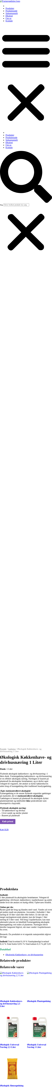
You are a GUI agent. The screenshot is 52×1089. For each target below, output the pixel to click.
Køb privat (7, 821)
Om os (8, 18)
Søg (1, 205)
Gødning (12, 749)
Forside (3, 749)
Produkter (10, 8)
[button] (26, 76)
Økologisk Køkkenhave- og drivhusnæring (24, 954)
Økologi (9, 16)
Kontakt (9, 21)
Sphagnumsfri (12, 13)
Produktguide (11, 11)
